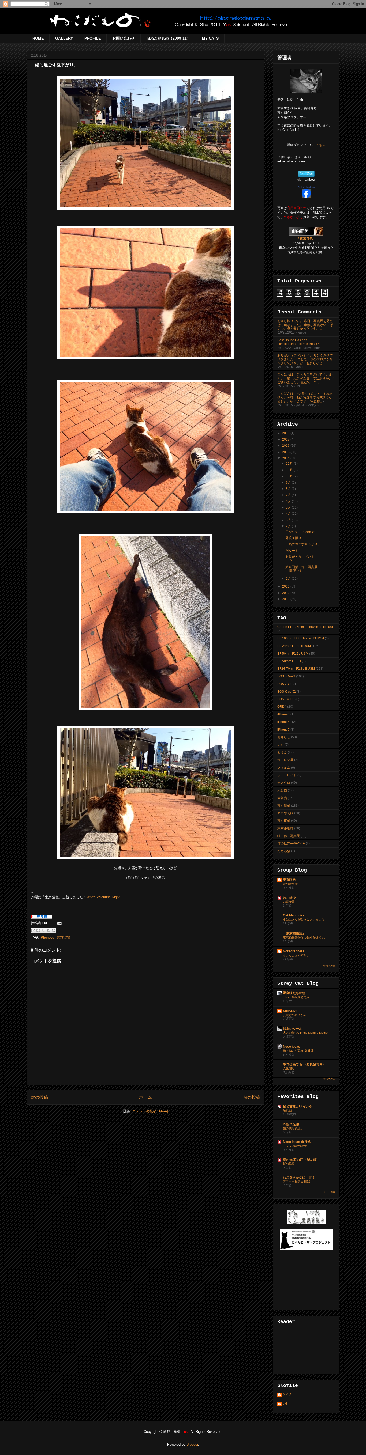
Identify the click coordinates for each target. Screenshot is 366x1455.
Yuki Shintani (306, 187)
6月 (289, 501)
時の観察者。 (292, 883)
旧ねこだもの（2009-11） (168, 38)
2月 (289, 526)
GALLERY (64, 38)
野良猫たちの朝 (294, 993)
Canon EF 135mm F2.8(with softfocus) (305, 627)
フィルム (283, 768)
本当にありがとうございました (303, 919)
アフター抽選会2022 (296, 1181)
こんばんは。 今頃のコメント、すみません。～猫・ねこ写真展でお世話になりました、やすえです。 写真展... (306, 397)
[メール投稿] (58, 923)
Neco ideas (291, 1046)
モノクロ (283, 783)
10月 (290, 476)
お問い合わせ (123, 38)
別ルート (291, 550)
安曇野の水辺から (295, 1015)
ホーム (145, 1097)
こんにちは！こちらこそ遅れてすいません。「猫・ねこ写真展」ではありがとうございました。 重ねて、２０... (306, 378)
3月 (289, 520)
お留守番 (289, 901)
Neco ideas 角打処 (297, 1142)
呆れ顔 (287, 1110)
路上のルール (292, 1028)
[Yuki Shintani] (306, 196)
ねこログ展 (285, 760)
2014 (286, 458)
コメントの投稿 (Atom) (150, 1111)
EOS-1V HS (285, 699)
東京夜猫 (283, 821)
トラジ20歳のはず (295, 1145)
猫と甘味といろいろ (297, 1106)
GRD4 (281, 706)
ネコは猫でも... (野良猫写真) (303, 1064)
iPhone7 (283, 730)
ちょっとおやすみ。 (296, 955)
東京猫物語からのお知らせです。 (305, 937)
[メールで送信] (33, 930)
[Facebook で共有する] (48, 930)
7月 (289, 495)
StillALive (290, 1011)
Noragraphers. (294, 951)
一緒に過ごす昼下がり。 (303, 544)
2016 (286, 446)
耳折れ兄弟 (291, 1124)
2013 (286, 586)
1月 (289, 579)
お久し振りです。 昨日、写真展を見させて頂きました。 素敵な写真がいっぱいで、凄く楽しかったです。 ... (305, 325)
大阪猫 (282, 798)
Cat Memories (293, 915)
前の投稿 (251, 1097)
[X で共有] (43, 930)
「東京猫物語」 (294, 933)
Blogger (192, 1444)
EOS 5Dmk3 (286, 676)
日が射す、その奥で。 (301, 532)
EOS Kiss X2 (286, 692)
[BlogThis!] (38, 930)
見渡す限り (293, 538)
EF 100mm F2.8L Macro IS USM (300, 638)
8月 (289, 489)
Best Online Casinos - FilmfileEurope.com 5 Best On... (300, 342)
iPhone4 (283, 714)
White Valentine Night (103, 897)
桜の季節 (289, 1163)
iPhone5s (47, 937)
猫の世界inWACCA (291, 843)
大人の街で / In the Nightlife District (305, 1032)
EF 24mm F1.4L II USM (294, 646)
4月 (289, 514)
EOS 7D (283, 684)
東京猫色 (289, 880)
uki (285, 1403)
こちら (321, 145)
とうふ (282, 752)
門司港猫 (283, 851)
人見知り (289, 1068)
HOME (38, 38)
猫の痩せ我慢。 (293, 1128)
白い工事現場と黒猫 (296, 997)
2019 (286, 433)
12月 (290, 463)
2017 (286, 439)
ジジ (280, 745)
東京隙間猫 (285, 813)
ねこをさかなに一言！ (299, 1177)
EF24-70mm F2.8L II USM (296, 668)
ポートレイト (287, 775)
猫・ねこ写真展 (288, 836)
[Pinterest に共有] (53, 930)
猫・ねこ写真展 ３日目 (298, 1050)
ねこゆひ (289, 898)
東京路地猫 (285, 828)
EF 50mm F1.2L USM (292, 653)
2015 (286, 452)
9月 (289, 482)
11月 (290, 470)
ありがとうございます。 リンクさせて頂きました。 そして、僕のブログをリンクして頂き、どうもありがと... (305, 359)
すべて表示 (329, 966)
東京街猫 (63, 937)
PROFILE (92, 38)
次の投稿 (39, 1097)
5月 (289, 507)
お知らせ (283, 737)
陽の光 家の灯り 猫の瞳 (300, 1160)
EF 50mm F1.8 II (289, 661)
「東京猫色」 (306, 238)
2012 (286, 593)
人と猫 (282, 790)
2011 (286, 599)
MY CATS (210, 38)
